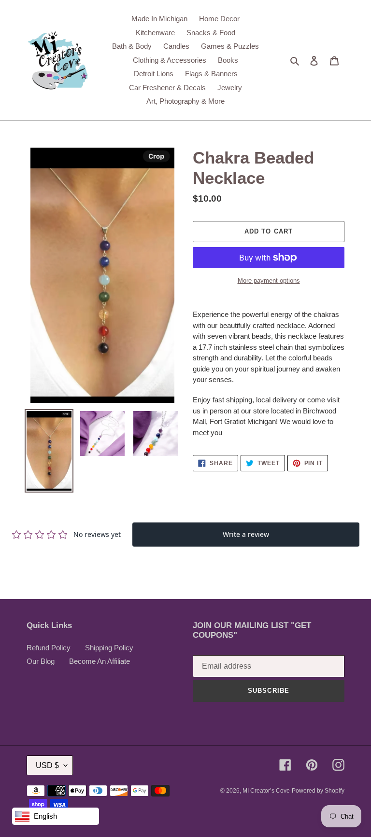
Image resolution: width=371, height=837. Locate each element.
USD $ (47, 765)
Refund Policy (49, 648)
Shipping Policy (109, 648)
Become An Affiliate (99, 661)
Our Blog (41, 661)
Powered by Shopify (318, 790)
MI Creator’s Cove (266, 790)
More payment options (269, 280)
